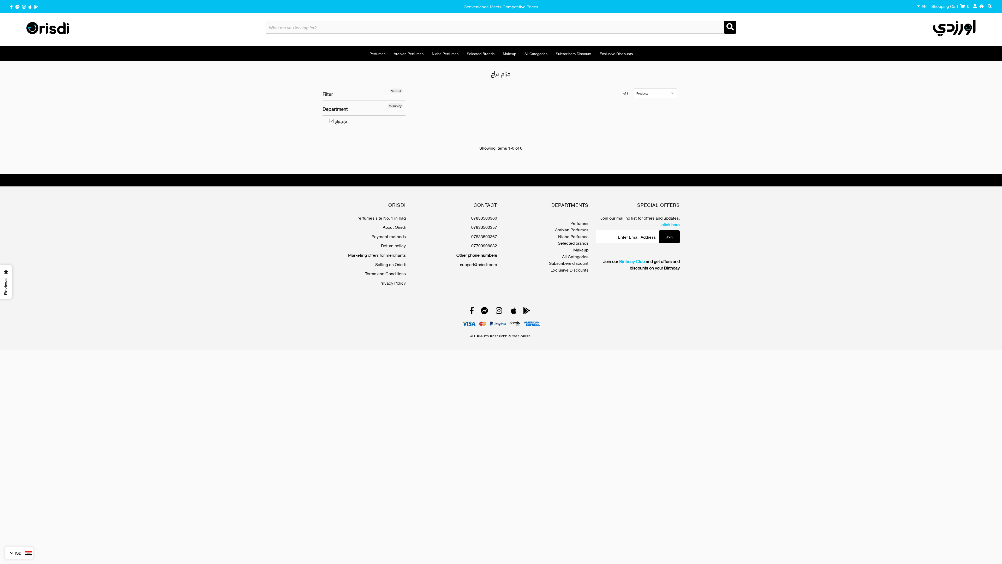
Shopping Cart (950, 6)
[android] (36, 6)
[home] (981, 6)
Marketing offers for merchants (377, 254)
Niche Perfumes (445, 53)
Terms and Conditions (385, 273)
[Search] (730, 27)
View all (396, 91)
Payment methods (389, 236)
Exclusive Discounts (616, 53)
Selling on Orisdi (390, 264)
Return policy (393, 245)
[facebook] (11, 6)
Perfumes (377, 53)
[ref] (17, 6)
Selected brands (480, 53)
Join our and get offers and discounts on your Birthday (641, 264)
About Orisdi (394, 227)
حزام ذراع (338, 121)
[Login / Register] (975, 6)
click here (670, 224)
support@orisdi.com (478, 264)
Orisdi (526, 336)
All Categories (535, 53)
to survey (395, 105)
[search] (990, 6)
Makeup (509, 53)
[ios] (30, 6)
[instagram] (24, 6)
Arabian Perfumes (409, 53)
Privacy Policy (392, 282)
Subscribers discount (573, 53)
